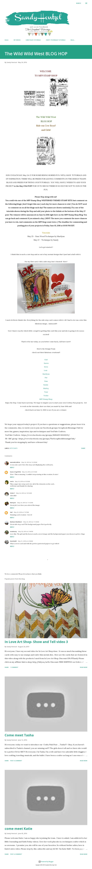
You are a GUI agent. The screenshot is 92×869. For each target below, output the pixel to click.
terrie (12, 481)
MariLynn (13, 502)
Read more (83, 667)
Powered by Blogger (47, 861)
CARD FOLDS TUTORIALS (33, 40)
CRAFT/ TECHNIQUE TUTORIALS (55, 40)
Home (6, 40)
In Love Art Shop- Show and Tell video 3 (36, 642)
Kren (46, 367)
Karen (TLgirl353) (15, 472)
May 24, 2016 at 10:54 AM (24, 493)
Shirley (46, 388)
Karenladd (13, 541)
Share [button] (83, 448)
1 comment (14, 667)
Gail (46, 360)
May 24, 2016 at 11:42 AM (25, 502)
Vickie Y (12, 493)
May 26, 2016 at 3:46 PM (25, 531)
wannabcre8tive (15, 462)
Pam (46, 381)
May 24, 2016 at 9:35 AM (22, 481)
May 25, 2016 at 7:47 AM (21, 512)
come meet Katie (18, 828)
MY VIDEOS (17, 40)
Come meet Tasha (19, 735)
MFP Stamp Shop (46, 399)
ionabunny (13, 531)
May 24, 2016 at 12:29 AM (29, 462)
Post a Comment (16, 761)
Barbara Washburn (16, 522)
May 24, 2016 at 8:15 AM (29, 472)
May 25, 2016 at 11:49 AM (31, 522)
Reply (12, 468)
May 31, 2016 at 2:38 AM (25, 541)
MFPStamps (13, 448)
